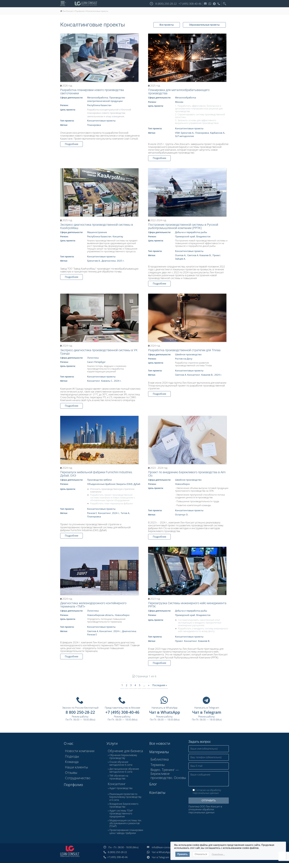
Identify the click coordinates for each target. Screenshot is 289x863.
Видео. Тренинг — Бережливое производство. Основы (168, 774)
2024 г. (117, 380)
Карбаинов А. (217, 132)
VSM (177, 132)
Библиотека (160, 759)
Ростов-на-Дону (183, 358)
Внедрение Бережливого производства (123, 805)
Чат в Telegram (206, 712)
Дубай (137, 483)
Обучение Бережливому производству (123, 756)
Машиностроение (97, 232)
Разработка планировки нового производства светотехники (92, 91)
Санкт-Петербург (96, 361)
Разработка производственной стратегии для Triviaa (184, 350)
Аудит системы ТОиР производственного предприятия (121, 813)
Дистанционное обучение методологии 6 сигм (124, 770)
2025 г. (120, 260)
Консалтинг (93, 380)
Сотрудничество (77, 778)
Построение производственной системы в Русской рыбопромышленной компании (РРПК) (183, 226)
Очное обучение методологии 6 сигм (120, 763)
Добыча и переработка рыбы (191, 232)
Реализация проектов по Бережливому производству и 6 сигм (125, 797)
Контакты (157, 792)
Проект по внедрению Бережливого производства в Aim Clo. (187, 473)
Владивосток (203, 236)
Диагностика (109, 260)
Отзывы (71, 772)
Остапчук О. (181, 514)
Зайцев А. (180, 258)
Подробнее (71, 144)
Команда (72, 761)
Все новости (159, 743)
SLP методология (184, 136)
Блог (153, 783)
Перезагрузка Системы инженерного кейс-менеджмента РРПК (187, 604)
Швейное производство (188, 354)
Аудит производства (120, 788)
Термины (158, 764)
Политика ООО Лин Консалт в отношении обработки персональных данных (205, 809)
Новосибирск (182, 483)
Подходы (72, 756)
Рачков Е (92, 513)
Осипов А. (180, 255)
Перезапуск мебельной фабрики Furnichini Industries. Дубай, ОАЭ (96, 473)
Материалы (159, 751)
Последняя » (159, 685)
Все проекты (167, 24)
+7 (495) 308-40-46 (122, 712)
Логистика (93, 357)
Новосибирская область (100, 615)
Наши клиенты (76, 767)
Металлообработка (97, 97)
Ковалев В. (205, 255)
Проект (216, 255)
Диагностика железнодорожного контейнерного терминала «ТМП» (93, 604)
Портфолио (73, 784)
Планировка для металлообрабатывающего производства (179, 91)
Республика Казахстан (99, 105)
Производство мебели (99, 479)
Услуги (112, 743)
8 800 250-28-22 (80, 712)
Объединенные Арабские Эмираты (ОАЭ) (109, 483)
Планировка (94, 124)
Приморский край (185, 236)
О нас (68, 743)
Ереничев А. (187, 132)
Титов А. (125, 513)
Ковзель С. (107, 380)
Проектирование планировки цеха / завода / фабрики (126, 831)
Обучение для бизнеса (125, 750)
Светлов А (192, 255)
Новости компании (79, 750)
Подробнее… (218, 854)
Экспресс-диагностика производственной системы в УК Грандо (99, 351)
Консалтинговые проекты (101, 120)
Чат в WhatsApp (164, 712)
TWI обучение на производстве (118, 777)
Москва (179, 101)
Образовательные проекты (204, 24)
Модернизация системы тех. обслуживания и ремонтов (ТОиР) (125, 823)
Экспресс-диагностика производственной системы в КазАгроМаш (96, 226)
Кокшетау (118, 236)
